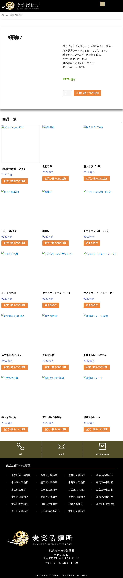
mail (61, 454)
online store (102, 454)
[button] (102, 4)
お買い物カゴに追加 (87, 93)
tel (20, 454)
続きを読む (92, 243)
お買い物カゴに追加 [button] (15, 181)
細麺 (12, 15)
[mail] (61, 446)
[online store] (102, 446)
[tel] (20, 446)
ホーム (5, 15)
